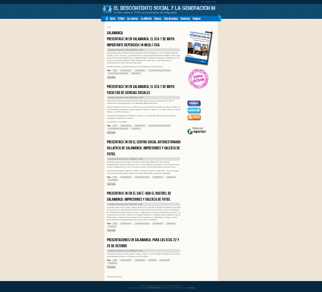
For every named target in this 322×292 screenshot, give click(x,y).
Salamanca (136, 73)
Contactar (185, 18)
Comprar (197, 18)
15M (115, 70)
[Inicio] (159, 14)
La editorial (146, 18)
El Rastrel (112, 226)
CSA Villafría (113, 180)
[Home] (106, 18)
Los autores (132, 18)
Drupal (119, 277)
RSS (202, 2)
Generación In (126, 70)
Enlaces (158, 18)
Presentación (140, 70)
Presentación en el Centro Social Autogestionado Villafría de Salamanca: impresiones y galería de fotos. (144, 148)
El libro (121, 18)
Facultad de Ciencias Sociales (159, 70)
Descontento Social (142, 177)
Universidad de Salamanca (118, 73)
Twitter (214, 2)
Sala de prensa (171, 18)
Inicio (112, 18)
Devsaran (191, 288)
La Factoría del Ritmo (154, 288)
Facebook (208, 2)
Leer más (112, 77)
